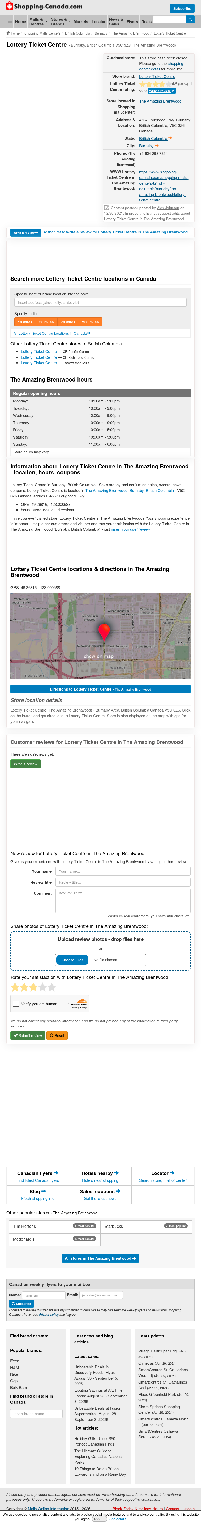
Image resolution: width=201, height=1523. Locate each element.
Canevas (157, 1363)
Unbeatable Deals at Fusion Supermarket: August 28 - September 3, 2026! (97, 1413)
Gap (14, 1380)
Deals (146, 21)
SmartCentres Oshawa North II (163, 1421)
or (101, 943)
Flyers (132, 21)
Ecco (14, 1360)
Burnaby (137, 490)
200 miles (90, 321)
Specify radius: (27, 313)
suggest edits (169, 213)
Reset (58, 1035)
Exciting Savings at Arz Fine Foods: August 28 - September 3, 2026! (100, 1395)
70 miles (68, 321)
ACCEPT (99, 1519)
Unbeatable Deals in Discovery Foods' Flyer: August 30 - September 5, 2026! (96, 1375)
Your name (42, 871)
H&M (14, 1367)
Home (20, 21)
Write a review (160, 90)
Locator (99, 21)
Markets (81, 21)
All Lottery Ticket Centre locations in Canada (50, 333)
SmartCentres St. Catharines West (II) (163, 1372)
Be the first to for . (115, 231)
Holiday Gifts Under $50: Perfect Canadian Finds (95, 1441)
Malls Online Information (48, 1508)
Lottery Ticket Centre (39, 351)
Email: (72, 1294)
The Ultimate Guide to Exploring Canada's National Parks (98, 1456)
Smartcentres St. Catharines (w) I (162, 1384)
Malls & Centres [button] (36, 21)
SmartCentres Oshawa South (158, 1433)
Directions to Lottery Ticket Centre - (100, 689)
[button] (9, 21)
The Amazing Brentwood (160, 101)
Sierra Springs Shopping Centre (159, 1409)
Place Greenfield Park (163, 1396)
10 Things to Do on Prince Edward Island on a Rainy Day (100, 1471)
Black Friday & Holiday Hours (138, 1508)
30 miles (46, 321)
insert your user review (130, 529)
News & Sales (116, 21)
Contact (172, 1508)
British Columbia (160, 490)
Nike (14, 1374)
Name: (15, 1295)
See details (117, 1518)
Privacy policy (49, 1314)
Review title (41, 882)
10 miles (25, 321)
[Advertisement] (101, 66)
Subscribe (182, 8)
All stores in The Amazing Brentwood (98, 1258)
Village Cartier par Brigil (162, 1353)
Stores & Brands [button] (59, 21)
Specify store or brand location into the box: (51, 293)
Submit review (30, 1035)
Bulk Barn (18, 1387)
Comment (43, 893)
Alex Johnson (168, 207)
